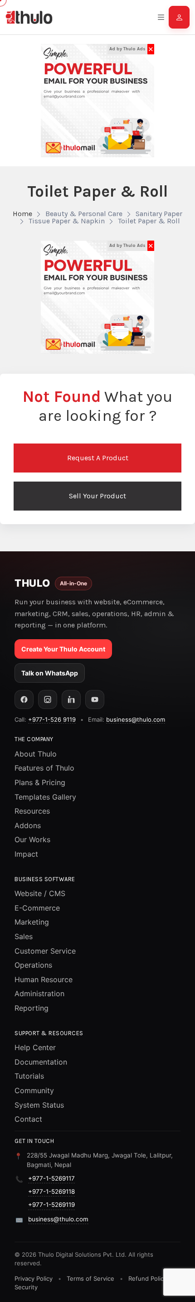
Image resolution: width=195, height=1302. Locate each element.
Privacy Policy (34, 1278)
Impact (26, 853)
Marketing (32, 921)
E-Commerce (37, 907)
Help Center (35, 1047)
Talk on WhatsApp (49, 673)
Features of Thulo (44, 767)
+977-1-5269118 (51, 1191)
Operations (33, 964)
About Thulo (36, 753)
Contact (28, 1119)
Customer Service (45, 950)
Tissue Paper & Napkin (67, 221)
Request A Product (97, 457)
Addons (28, 825)
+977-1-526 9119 (52, 719)
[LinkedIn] (71, 699)
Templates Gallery (45, 796)
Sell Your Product (97, 496)
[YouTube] (94, 699)
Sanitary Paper (159, 213)
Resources (32, 810)
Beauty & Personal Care (83, 213)
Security (26, 1287)
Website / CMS (40, 893)
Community (34, 1090)
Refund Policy (147, 1278)
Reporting (32, 1008)
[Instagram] (47, 699)
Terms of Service (90, 1278)
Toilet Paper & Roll (149, 221)
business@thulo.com (135, 719)
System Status (39, 1104)
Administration (39, 993)
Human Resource (44, 979)
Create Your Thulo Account (63, 649)
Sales (24, 936)
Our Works (32, 839)
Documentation (41, 1061)
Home (22, 213)
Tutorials (29, 1075)
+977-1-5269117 (51, 1178)
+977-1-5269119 (51, 1204)
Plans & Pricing (40, 782)
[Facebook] (24, 699)
